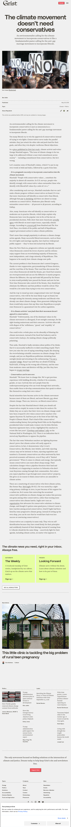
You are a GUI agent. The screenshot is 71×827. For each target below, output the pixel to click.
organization (14, 503)
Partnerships (26, 795)
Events (45, 787)
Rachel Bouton (41, 703)
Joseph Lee (60, 742)
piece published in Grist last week (26, 149)
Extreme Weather (7, 795)
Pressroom (26, 797)
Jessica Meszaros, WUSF (9, 711)
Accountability (6, 792)
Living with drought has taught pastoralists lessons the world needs (63, 734)
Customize (34, 823)
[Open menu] (67, 3)
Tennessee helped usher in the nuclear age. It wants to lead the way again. (63, 717)
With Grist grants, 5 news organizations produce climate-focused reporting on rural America (62, 699)
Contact (25, 790)
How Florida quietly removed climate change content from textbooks (10, 706)
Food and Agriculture (8, 797)
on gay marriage (23, 370)
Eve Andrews (9, 662)
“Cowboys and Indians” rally (38, 431)
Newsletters (46, 785)
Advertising (46, 792)
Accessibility (47, 797)
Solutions (5, 790)
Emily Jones (26, 721)
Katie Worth (5, 713)
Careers (25, 792)
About (24, 785)
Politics (4, 787)
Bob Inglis (27, 487)
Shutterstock (12, 90)
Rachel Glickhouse (62, 707)
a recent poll (31, 225)
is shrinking (28, 199)
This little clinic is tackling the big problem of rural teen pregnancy (35, 654)
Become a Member (48, 790)
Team (24, 787)
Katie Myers (60, 723)
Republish (46, 795)
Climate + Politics (64, 106)
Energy (4, 785)
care (51, 398)
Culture (17, 662)
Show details (62, 818)
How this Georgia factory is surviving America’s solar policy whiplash (28, 715)
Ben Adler (5, 97)
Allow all (58, 823)
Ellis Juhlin (26, 705)
